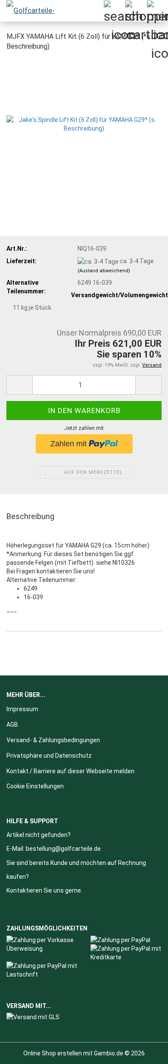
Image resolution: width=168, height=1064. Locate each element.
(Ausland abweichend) (104, 271)
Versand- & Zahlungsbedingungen (53, 740)
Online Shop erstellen (52, 1053)
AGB (12, 724)
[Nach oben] (144, 1051)
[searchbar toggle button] (114, 11)
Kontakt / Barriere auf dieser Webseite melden (70, 771)
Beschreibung (30, 516)
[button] (19, 385)
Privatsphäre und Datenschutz (49, 755)
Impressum (22, 709)
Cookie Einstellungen (35, 786)
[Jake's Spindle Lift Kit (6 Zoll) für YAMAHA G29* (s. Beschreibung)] (84, 123)
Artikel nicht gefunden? (38, 834)
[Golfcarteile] (34, 11)
